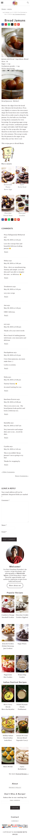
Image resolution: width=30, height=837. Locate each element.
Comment (6, 500)
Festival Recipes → (22, 774)
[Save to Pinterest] (6, 24)
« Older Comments (8, 472)
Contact (15, 821)
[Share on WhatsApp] (9, 24)
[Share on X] (12, 24)
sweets (9, 9)
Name (4, 525)
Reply (6, 252)
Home (4, 9)
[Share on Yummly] (15, 24)
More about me (15, 585)
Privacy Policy (15, 787)
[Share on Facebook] (3, 24)
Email (4, 532)
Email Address (15, 800)
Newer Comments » (22, 476)
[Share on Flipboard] (18, 24)
